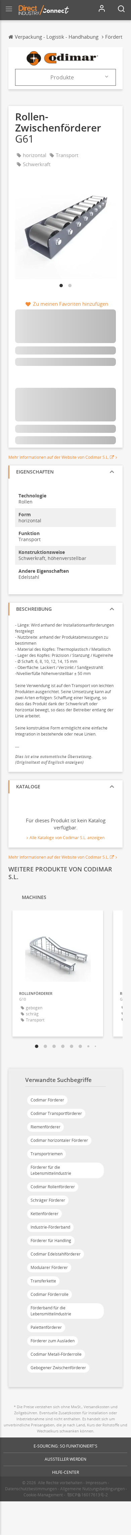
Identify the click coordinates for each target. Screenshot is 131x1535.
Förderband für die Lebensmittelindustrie (51, 1311)
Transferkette (43, 1281)
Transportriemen (46, 1154)
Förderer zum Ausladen (53, 1341)
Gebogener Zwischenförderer (58, 1368)
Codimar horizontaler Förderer (59, 1140)
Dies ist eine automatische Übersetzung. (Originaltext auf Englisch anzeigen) (54, 759)
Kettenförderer (44, 1213)
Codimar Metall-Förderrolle (56, 1354)
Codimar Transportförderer (56, 1113)
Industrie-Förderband (50, 1227)
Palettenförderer (46, 1327)
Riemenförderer (45, 1127)
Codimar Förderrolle (50, 1294)
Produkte (62, 77)
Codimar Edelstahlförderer (56, 1254)
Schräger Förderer (48, 1200)
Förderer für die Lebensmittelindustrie (51, 1170)
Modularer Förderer (49, 1267)
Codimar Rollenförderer (53, 1187)
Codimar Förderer (47, 1100)
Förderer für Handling (51, 1240)
